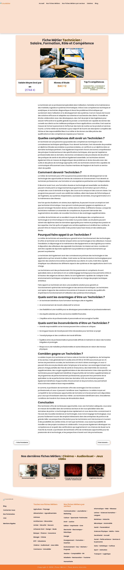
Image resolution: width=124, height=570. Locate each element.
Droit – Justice (69, 522)
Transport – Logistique (102, 554)
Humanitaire (68, 561)
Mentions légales (9, 523)
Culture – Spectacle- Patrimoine (75, 518)
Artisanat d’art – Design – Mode (45, 529)
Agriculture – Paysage (41, 509)
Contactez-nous (9, 510)
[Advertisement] (62, 20)
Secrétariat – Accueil (101, 535)
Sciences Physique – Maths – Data (106, 531)
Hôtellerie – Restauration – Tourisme (77, 557)
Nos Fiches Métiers (53, 3)
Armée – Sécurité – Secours (43, 525)
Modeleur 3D (51, 478)
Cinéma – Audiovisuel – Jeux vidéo (46, 545)
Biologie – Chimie (39, 537)
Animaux (36, 517)
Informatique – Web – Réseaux (105, 509)
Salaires (90, 3)
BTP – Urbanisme (39, 541)
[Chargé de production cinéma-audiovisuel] (73, 470)
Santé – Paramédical (101, 527)
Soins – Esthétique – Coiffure (104, 546)
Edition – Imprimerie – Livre (73, 526)
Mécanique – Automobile (103, 523)
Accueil (41, 3)
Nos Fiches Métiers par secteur (73, 3)
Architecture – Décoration (42, 521)
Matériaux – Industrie (101, 519)
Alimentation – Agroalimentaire (44, 513)
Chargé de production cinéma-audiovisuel (73, 479)
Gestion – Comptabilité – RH (74, 553)
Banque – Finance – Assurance (44, 533)
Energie (66, 536)
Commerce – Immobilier (42, 549)
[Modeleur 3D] (51, 470)
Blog (96, 3)
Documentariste (28, 478)
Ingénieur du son (95, 478)
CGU (4, 518)
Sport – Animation (100, 550)
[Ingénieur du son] (96, 470)
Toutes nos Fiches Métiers (45, 504)
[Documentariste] (28, 470)
